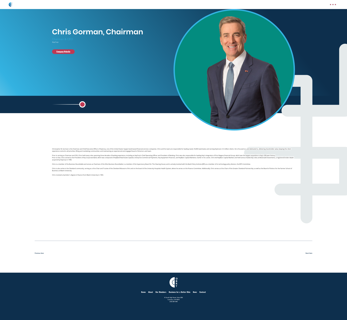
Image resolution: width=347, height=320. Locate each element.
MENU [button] (330, 4)
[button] (335, 4)
